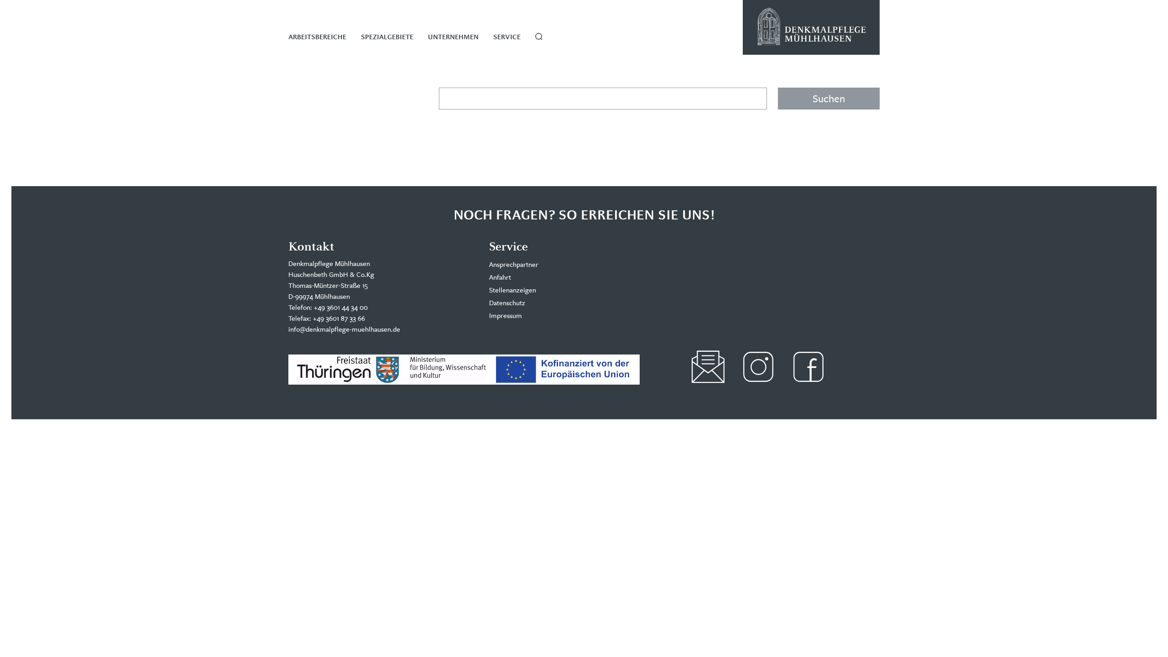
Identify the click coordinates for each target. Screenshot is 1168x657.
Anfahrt (500, 277)
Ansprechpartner (513, 264)
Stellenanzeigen (512, 290)
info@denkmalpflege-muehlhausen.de (344, 329)
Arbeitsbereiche (317, 37)
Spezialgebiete (387, 37)
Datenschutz (507, 303)
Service (507, 37)
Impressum (505, 315)
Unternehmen (453, 37)
